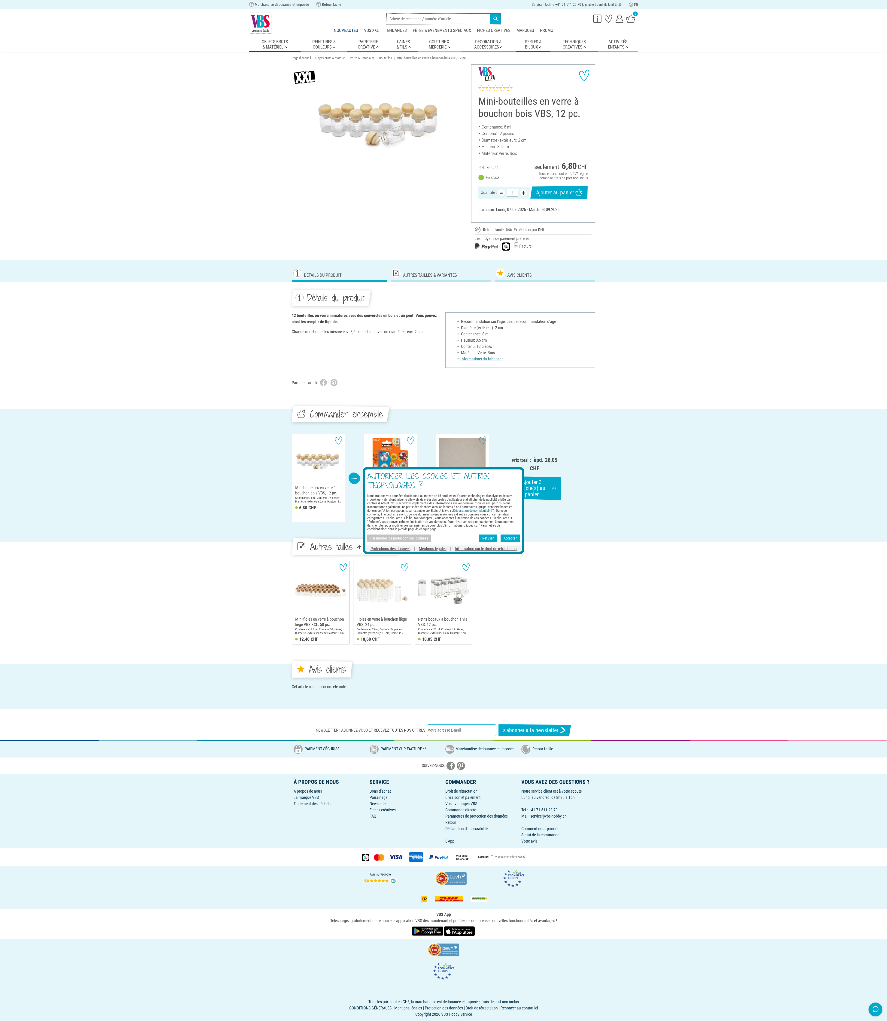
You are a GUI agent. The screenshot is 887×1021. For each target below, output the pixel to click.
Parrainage (378, 797)
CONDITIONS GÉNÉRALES (370, 1008)
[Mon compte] (619, 18)
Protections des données (390, 548)
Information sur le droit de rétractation (486, 548)
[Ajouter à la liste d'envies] (584, 75)
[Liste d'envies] (608, 18)
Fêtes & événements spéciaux (442, 30)
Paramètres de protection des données (476, 816)
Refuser (488, 538)
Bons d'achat (380, 791)
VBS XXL (371, 30)
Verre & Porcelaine (362, 58)
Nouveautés (346, 30)
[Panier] (630, 18)
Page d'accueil (301, 58)
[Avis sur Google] (380, 878)
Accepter (510, 538)
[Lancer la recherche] (495, 19)
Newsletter (378, 803)
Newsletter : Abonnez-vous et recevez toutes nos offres (370, 730)
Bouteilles (385, 58)
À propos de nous (308, 791)
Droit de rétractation (461, 791)
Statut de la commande (540, 834)
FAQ (373, 816)
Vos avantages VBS (461, 803)
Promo (546, 30)
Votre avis (529, 841)
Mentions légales (433, 548)
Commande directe (460, 809)
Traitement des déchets (312, 803)
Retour (450, 822)
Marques (525, 30)
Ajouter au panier (555, 192)
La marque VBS (306, 797)
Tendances (396, 30)
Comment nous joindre (539, 828)
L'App (449, 841)
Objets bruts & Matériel (330, 58)
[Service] (597, 18)
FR (636, 5)
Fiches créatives (493, 30)
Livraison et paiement (462, 797)
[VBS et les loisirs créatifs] (260, 22)
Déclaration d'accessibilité (466, 828)
